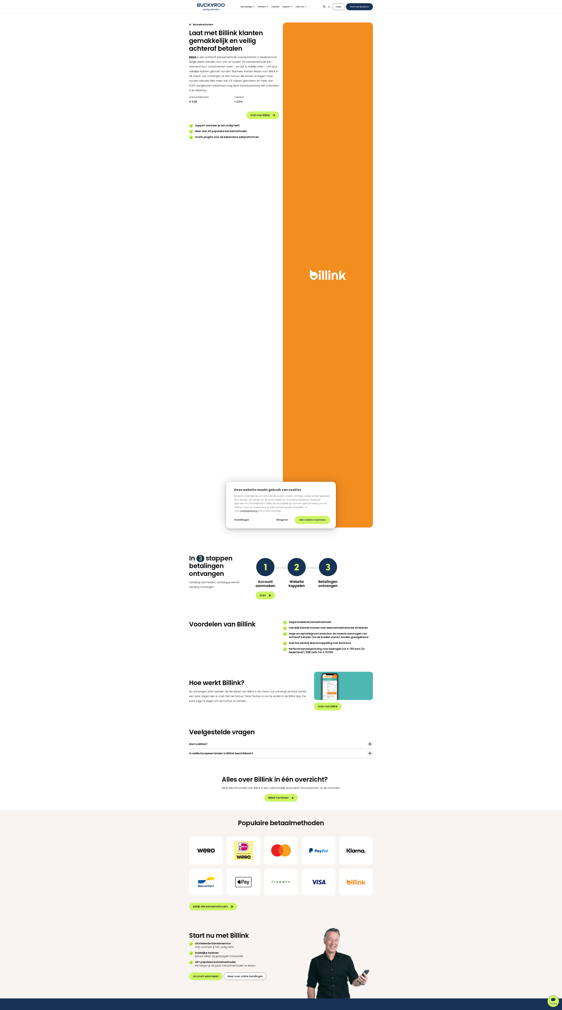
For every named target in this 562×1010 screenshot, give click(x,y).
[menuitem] (249, 6)
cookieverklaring (249, 511)
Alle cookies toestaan (312, 519)
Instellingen (241, 519)
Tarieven (275, 6)
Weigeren (282, 519)
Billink (192, 57)
